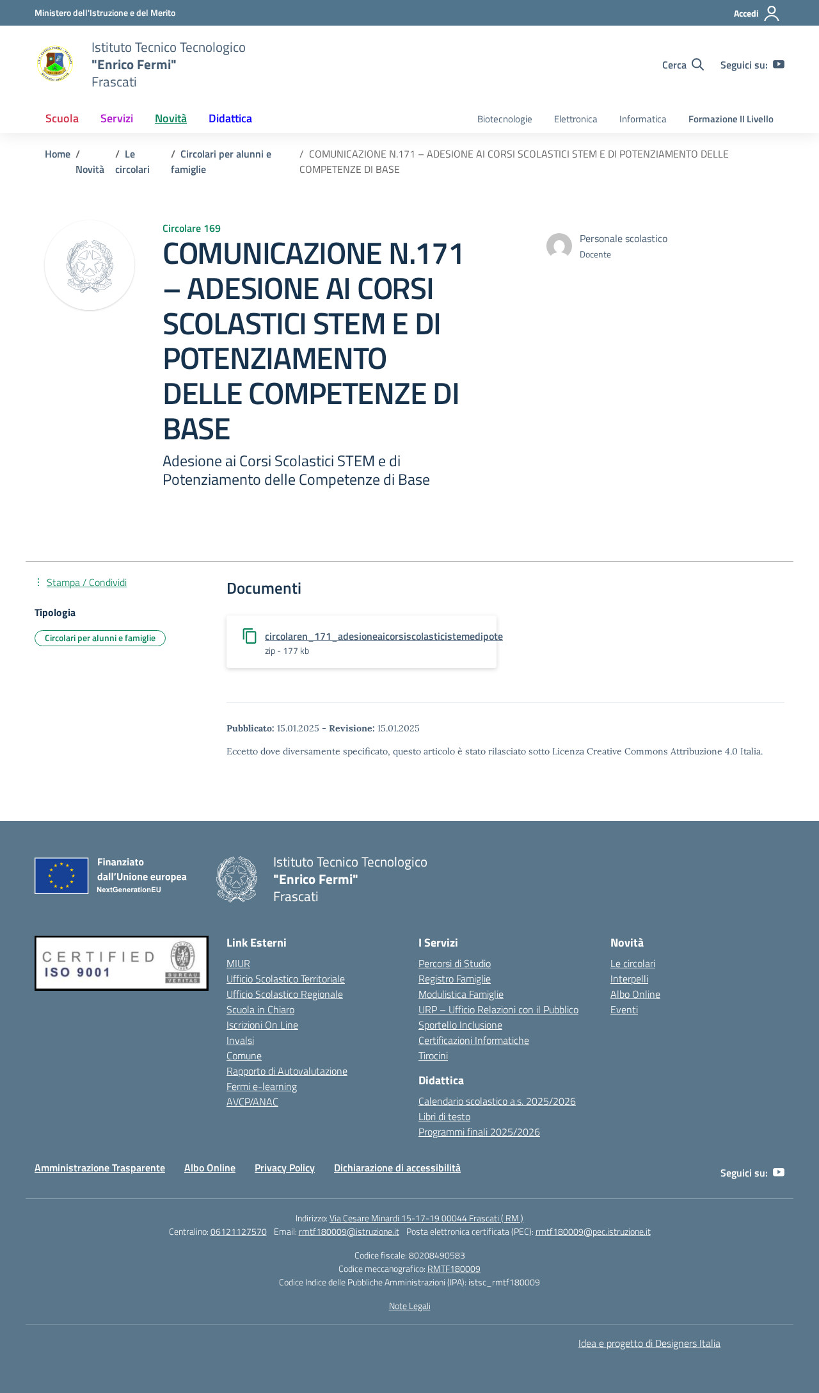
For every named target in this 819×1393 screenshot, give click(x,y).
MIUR (238, 963)
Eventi (624, 1009)
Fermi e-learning (262, 1086)
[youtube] (778, 64)
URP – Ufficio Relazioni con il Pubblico (498, 1009)
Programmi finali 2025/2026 (479, 1131)
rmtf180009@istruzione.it (349, 1231)
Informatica (643, 118)
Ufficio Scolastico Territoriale (286, 978)
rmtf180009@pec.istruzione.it (593, 1231)
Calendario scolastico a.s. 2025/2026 (497, 1101)
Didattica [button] (230, 118)
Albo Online (635, 994)
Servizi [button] (116, 118)
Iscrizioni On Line (262, 1024)
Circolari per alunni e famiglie (100, 637)
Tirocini (433, 1055)
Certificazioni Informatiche (473, 1040)
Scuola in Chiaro (260, 1009)
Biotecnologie (504, 118)
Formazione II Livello (731, 118)
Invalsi (240, 1040)
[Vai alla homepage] (55, 65)
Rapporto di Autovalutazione (287, 1071)
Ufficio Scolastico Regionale (285, 994)
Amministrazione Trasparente (100, 1167)
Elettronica (576, 118)
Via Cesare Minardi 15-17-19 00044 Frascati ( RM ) (426, 1218)
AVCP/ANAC (252, 1101)
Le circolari (632, 963)
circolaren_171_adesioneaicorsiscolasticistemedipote (384, 636)
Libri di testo (444, 1116)
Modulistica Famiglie (461, 994)
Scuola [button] (62, 118)
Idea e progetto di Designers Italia (649, 1343)
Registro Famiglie (454, 978)
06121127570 (239, 1231)
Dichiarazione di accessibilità (397, 1167)
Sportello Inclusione (460, 1024)
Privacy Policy (285, 1167)
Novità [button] (171, 118)
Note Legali (410, 1305)
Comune (244, 1055)
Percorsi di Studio (454, 963)
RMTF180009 (454, 1268)
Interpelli (629, 978)
